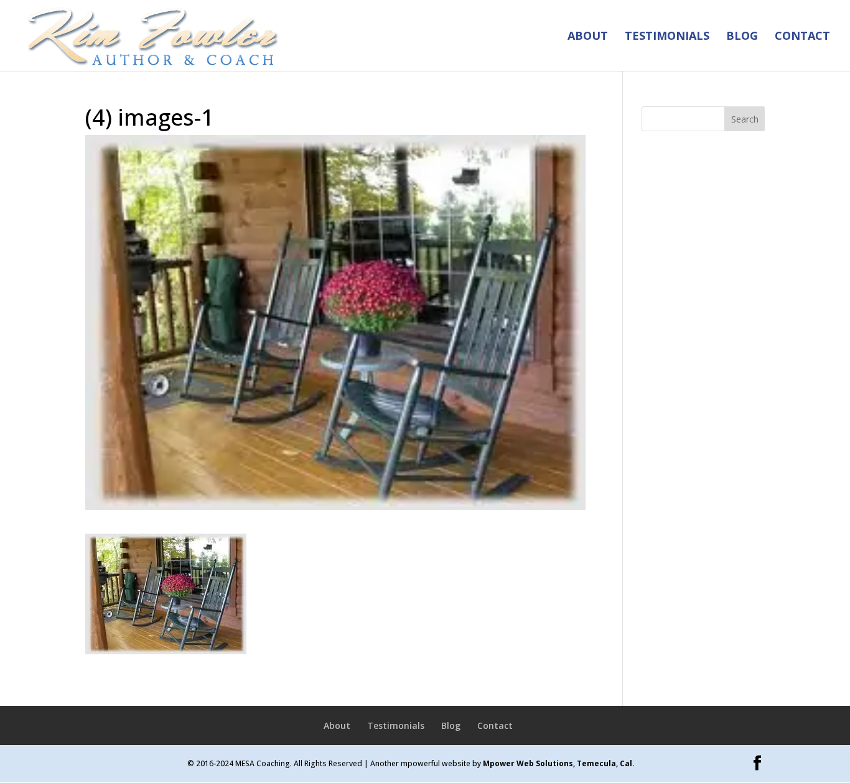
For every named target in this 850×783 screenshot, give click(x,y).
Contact (802, 37)
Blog (742, 37)
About (587, 37)
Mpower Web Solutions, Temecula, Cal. (559, 763)
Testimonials (667, 37)
